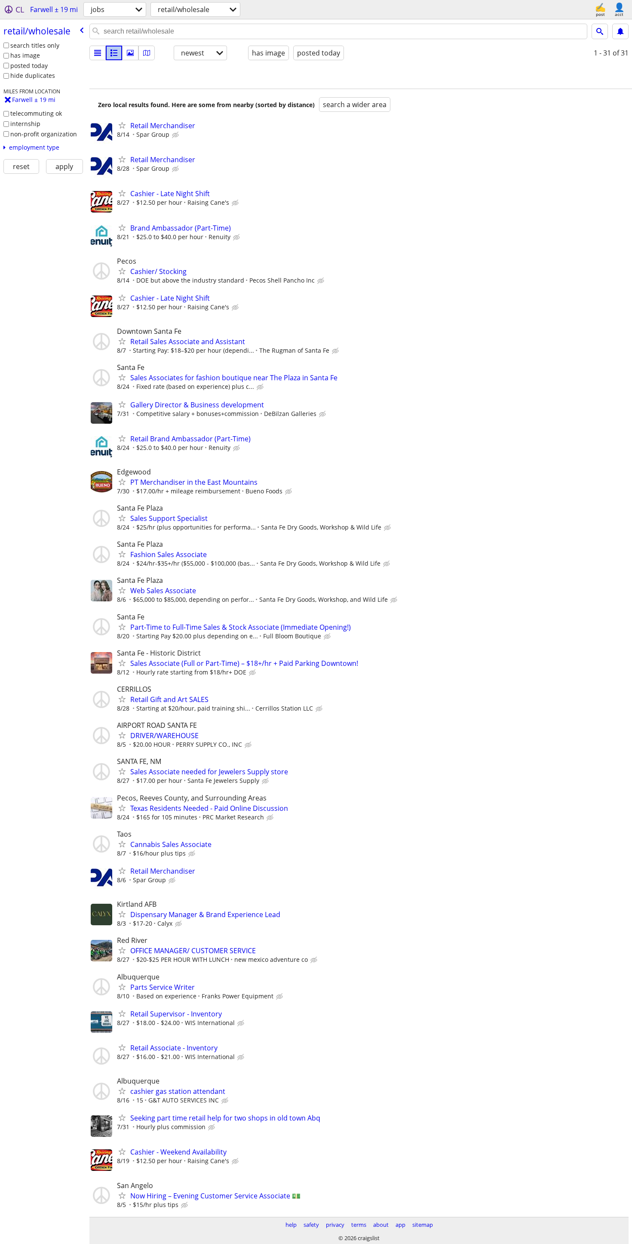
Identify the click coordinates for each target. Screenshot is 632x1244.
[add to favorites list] (122, 125)
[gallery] (130, 53)
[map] (146, 53)
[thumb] (114, 53)
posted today (29, 66)
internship (25, 124)
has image (25, 55)
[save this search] (620, 31)
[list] (97, 53)
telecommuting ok (36, 113)
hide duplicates (32, 75)
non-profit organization (43, 134)
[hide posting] (176, 135)
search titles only (34, 45)
